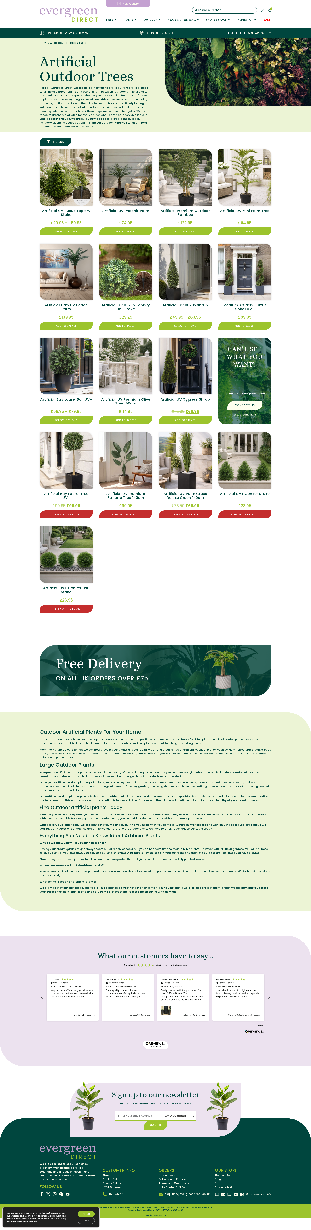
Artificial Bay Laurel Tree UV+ (66, 495)
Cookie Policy (112, 1179)
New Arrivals (167, 1175)
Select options (66, 231)
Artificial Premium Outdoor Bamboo (185, 212)
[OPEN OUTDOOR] (159, 20)
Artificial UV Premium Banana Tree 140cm (125, 495)
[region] (155, 997)
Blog (218, 1179)
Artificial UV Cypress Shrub (185, 399)
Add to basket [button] (125, 231)
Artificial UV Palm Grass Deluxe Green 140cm (185, 495)
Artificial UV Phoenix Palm (125, 210)
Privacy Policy (112, 1183)
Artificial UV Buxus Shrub (185, 305)
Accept (86, 1213)
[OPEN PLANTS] (135, 20)
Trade (219, 1183)
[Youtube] (68, 1194)
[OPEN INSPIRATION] (255, 20)
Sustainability (224, 1187)
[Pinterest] (61, 1194)
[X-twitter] (48, 1194)
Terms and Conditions (174, 1183)
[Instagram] (55, 1194)
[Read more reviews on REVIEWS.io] (254, 1032)
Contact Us (222, 1175)
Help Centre (131, 4)
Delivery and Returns (172, 1179)
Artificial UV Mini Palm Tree (244, 210)
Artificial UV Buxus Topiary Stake (66, 212)
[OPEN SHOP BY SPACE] (228, 20)
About (107, 1175)
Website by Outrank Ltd (155, 1215)
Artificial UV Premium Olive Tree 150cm (125, 401)
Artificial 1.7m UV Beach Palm (66, 307)
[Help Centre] (119, 3)
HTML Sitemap (112, 1187)
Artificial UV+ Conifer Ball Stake (66, 590)
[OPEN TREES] (115, 20)
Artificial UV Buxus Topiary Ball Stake (126, 307)
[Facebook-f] (42, 1194)
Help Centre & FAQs (172, 1187)
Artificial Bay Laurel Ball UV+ (66, 399)
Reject (86, 1220)
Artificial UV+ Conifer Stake (245, 493)
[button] (42, 997)
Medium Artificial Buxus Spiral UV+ (244, 307)
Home (43, 43)
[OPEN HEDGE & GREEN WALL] (197, 20)
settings (33, 1221)
